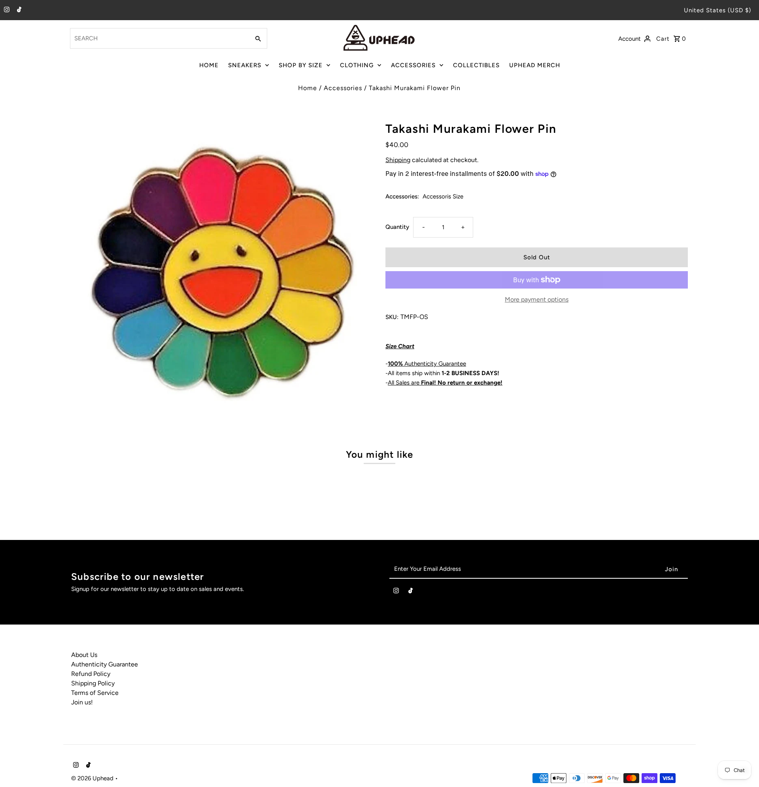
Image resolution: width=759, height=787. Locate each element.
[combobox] (159, 38)
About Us (84, 655)
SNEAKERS (244, 65)
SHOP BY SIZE (301, 65)
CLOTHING (357, 65)
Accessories (343, 88)
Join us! (82, 702)
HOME (209, 65)
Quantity (397, 226)
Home (307, 88)
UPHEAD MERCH (534, 65)
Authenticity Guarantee (427, 363)
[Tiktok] (18, 10)
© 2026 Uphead (93, 778)
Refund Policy (90, 674)
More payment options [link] (536, 299)
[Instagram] (5, 10)
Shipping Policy (93, 683)
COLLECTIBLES (476, 65)
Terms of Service (95, 692)
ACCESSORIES (413, 65)
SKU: (391, 317)
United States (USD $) (717, 10)
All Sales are (445, 382)
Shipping (397, 160)
